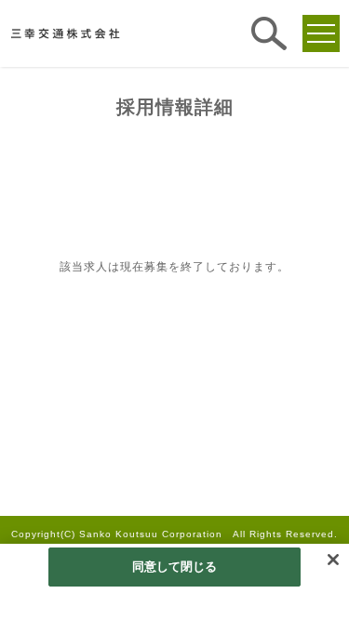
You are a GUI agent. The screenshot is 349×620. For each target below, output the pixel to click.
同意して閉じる (175, 567)
